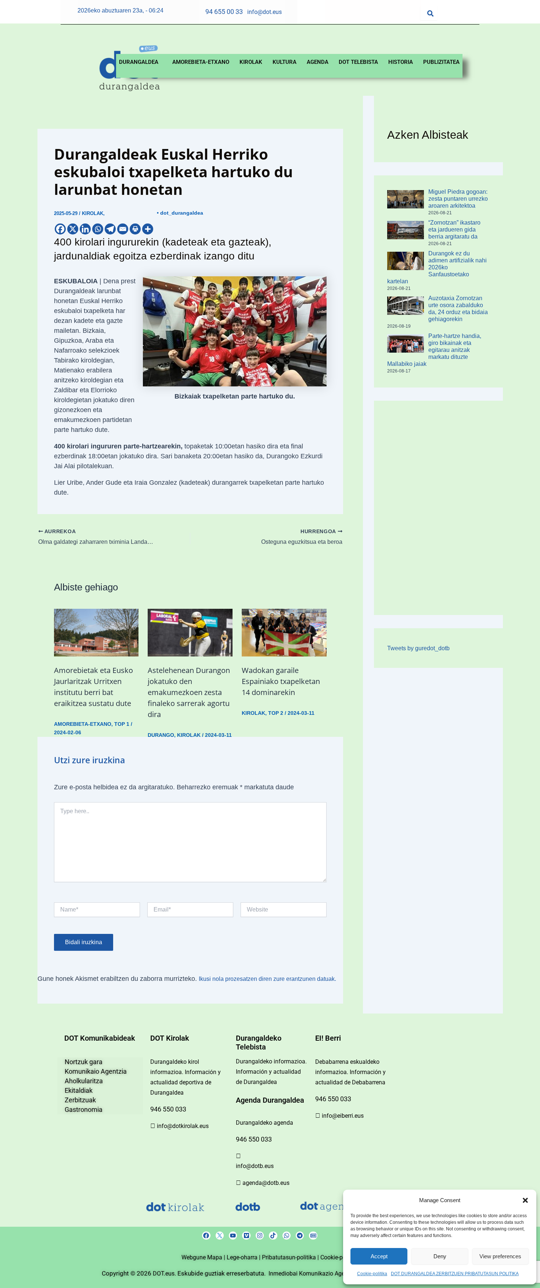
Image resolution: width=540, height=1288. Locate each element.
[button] (525, 1200)
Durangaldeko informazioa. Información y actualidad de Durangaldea (271, 1071)
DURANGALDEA (138, 62)
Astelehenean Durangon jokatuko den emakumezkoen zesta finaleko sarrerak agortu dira (189, 692)
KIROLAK (251, 62)
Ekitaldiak (79, 1090)
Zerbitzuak (80, 1100)
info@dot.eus (264, 11)
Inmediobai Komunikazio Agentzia (314, 1273)
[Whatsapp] (97, 228)
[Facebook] (60, 228)
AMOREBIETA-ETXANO (200, 62)
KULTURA (284, 62)
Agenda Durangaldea (270, 1100)
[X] (72, 228)
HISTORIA (400, 62)
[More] (147, 228)
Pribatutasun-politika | (291, 1257)
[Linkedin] (85, 228)
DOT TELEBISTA (358, 62)
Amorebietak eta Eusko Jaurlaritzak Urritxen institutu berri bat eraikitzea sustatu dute (93, 686)
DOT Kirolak (169, 1038)
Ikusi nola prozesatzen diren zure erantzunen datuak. (267, 979)
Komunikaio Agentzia (96, 1071)
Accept (379, 1256)
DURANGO (161, 735)
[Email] (122, 228)
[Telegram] (110, 228)
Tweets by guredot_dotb (418, 648)
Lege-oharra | (244, 1257)
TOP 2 (275, 713)
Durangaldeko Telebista (258, 1042)
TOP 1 (121, 724)
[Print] (135, 228)
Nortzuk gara (83, 1062)
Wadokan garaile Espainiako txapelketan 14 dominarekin (281, 681)
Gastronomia (83, 1109)
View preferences (500, 1256)
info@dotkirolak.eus (183, 1126)
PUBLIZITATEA (441, 62)
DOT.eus (163, 1273)
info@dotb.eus (255, 1166)
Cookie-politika (372, 1273)
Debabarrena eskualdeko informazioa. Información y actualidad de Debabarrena (350, 1072)
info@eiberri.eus (343, 1115)
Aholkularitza (84, 1081)
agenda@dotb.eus (265, 1182)
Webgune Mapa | (204, 1257)
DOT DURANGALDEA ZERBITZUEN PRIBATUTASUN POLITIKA (455, 1273)
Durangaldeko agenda (264, 1122)
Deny (439, 1256)
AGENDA (317, 62)
